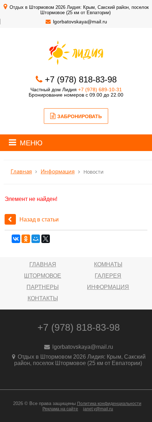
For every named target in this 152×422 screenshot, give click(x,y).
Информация (58, 171)
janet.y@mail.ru (98, 409)
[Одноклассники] (26, 239)
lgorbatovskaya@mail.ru (80, 21)
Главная (21, 171)
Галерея (108, 276)
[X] (45, 239)
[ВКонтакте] (16, 239)
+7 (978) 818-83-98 (81, 79)
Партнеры (43, 287)
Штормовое (42, 276)
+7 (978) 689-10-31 (100, 89)
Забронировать (79, 116)
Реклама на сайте (60, 409)
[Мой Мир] (35, 239)
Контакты (43, 298)
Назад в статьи (39, 219)
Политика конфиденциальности (109, 403)
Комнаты (108, 264)
